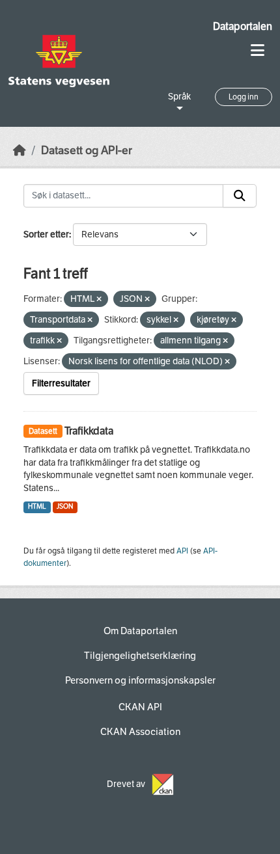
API (182, 550)
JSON (65, 506)
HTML (37, 506)
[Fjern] (99, 299)
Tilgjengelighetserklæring (140, 655)
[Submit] (240, 195)
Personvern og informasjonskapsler (140, 680)
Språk (179, 96)
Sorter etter (46, 234)
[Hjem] (19, 150)
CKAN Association (140, 732)
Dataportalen (242, 26)
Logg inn (244, 96)
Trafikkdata (88, 431)
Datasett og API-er (86, 150)
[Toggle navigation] (257, 50)
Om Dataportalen (140, 631)
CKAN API (140, 707)
